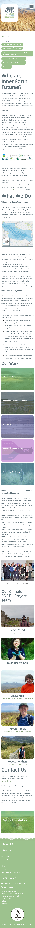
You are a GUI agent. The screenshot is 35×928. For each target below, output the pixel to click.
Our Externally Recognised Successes (15, 54)
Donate (4, 869)
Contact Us (6, 67)
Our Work (18, 49)
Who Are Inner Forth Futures (12, 44)
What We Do (7, 49)
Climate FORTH (7, 850)
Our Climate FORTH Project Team (13, 59)
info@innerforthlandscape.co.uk (14, 883)
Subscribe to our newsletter (11, 872)
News (3, 866)
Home (3, 36)
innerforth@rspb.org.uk (9, 781)
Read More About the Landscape (13, 63)
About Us (4, 860)
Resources (5, 863)
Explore (12, 853)
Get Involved (6, 856)
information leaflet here (9, 190)
